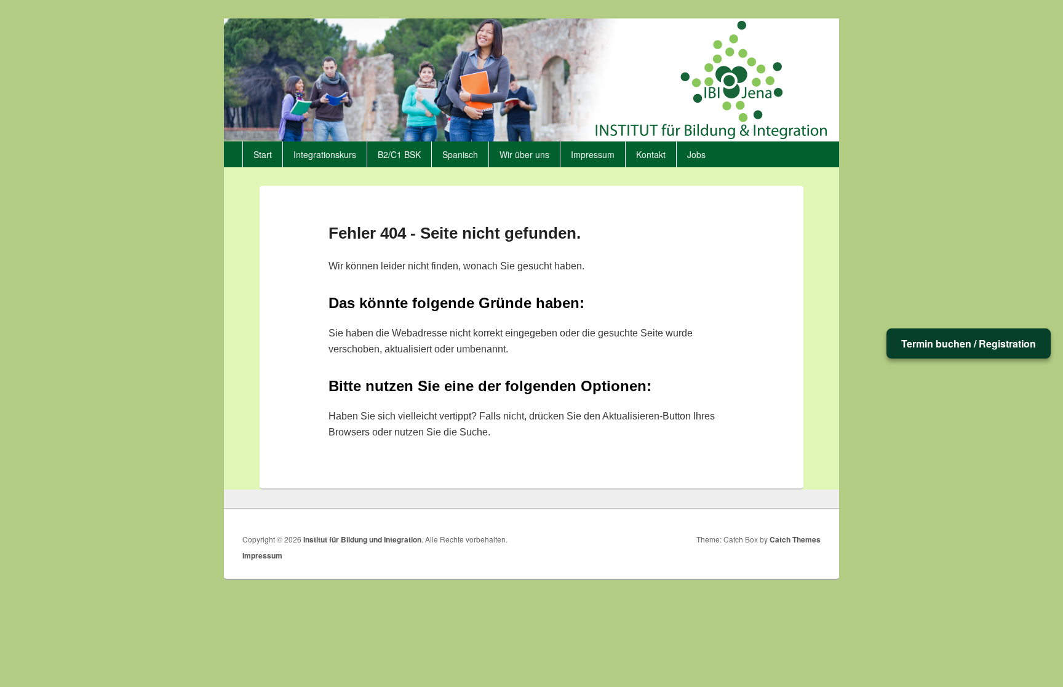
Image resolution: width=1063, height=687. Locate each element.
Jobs (696, 154)
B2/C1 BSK (399, 154)
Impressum (593, 154)
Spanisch (460, 154)
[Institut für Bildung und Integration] (531, 137)
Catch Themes (795, 539)
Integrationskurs (324, 154)
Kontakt (651, 154)
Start (262, 154)
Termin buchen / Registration (968, 343)
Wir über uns (524, 154)
